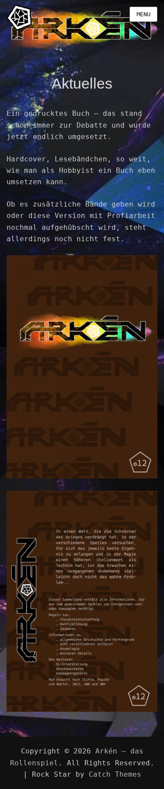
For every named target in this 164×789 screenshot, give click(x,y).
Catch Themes (115, 774)
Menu (143, 14)
